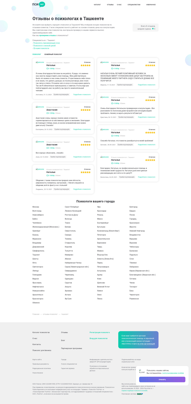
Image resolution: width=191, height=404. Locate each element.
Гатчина (133, 279)
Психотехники (37, 373)
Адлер (99, 275)
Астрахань (101, 271)
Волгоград (36, 211)
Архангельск (37, 295)
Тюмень (68, 239)
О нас (119, 5)
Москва (35, 207)
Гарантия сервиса (67, 368)
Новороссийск (38, 291)
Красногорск (37, 299)
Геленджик (37, 275)
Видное (35, 279)
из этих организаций (146, 344)
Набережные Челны (73, 263)
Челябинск (37, 223)
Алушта (68, 287)
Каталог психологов (41, 332)
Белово (68, 227)
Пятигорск (101, 235)
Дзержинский (38, 247)
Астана (68, 295)
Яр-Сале (68, 299)
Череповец (69, 275)
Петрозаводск (103, 267)
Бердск (133, 211)
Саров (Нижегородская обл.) (77, 267)
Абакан (68, 259)
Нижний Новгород (137, 231)
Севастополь (70, 231)
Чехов (132, 283)
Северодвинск (71, 271)
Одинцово (69, 279)
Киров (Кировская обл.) (140, 271)
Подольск (134, 255)
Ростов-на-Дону (71, 215)
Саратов (68, 283)
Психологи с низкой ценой (44, 46)
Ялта (34, 263)
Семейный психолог (53, 54)
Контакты (36, 344)
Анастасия (51, 109)
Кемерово (69, 255)
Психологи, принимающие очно (46, 43)
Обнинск (36, 303)
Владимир (36, 243)
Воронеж (133, 243)
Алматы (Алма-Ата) (105, 259)
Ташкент (36, 255)
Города (63, 359)
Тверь (99, 247)
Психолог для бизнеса (41, 350)
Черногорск (134, 295)
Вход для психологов (98, 338)
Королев (68, 247)
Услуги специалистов (69, 364)
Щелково (101, 283)
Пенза (99, 299)
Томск (67, 223)
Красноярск (135, 223)
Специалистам (134, 5)
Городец (133, 219)
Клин (99, 279)
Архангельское (103, 239)
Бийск (35, 219)
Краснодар (101, 211)
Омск (99, 295)
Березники (101, 243)
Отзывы (110, 5)
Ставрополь (70, 243)
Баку (132, 291)
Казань (35, 235)
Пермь (100, 263)
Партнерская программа (71, 348)
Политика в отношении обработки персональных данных (99, 368)
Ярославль (37, 283)
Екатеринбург (103, 223)
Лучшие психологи (41, 48)
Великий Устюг (103, 287)
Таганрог (133, 287)
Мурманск (36, 239)
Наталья (50, 65)
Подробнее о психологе (82, 94)
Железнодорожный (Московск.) (45, 227)
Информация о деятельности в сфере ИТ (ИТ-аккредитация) (101, 361)
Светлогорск (37, 267)
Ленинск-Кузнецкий (73, 211)
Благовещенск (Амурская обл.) (143, 275)
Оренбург (36, 231)
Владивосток (135, 235)
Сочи (132, 259)
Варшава (133, 239)
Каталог (97, 5)
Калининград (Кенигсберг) (108, 231)
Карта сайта (37, 359)
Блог (63, 340)
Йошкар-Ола (102, 255)
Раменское (134, 299)
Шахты (35, 259)
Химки (100, 291)
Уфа (98, 207)
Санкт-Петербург (72, 207)
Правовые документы (40, 364)
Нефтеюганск (38, 287)
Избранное (151, 5)
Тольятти (69, 251)
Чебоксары (134, 247)
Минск (100, 219)
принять (162, 379)
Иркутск (133, 227)
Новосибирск (38, 215)
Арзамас (68, 291)
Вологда (68, 219)
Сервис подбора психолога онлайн (134, 390)
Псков (132, 215)
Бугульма (101, 227)
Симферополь (38, 251)
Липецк (35, 271)
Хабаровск (134, 267)
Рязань (100, 215)
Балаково (134, 251)
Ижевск (100, 251)
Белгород (133, 207)
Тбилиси (133, 263)
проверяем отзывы (47, 35)
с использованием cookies (173, 373)
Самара (68, 235)
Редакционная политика (41, 368)
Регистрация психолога (100, 332)
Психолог (36, 54)
